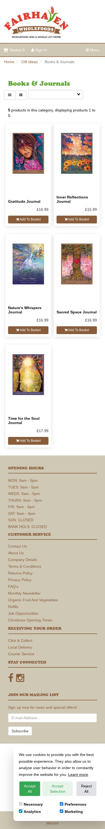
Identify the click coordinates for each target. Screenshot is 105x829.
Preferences (75, 804)
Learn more (78, 774)
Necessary (33, 804)
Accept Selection (57, 789)
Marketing (74, 811)
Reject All (86, 789)
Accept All (30, 789)
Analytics (32, 811)
